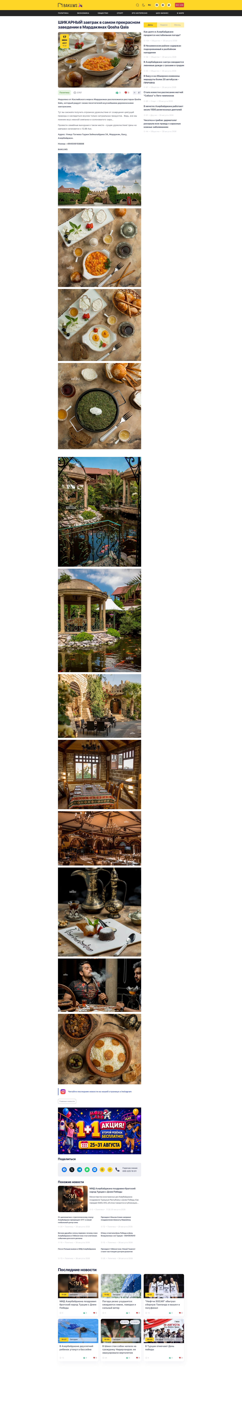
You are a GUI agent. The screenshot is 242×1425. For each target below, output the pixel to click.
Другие (153, 115)
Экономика (83, 13)
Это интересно (139, 13)
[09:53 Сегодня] (164, 1331)
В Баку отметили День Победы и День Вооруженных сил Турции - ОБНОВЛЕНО (118, 1234)
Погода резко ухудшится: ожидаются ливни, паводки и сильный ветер (119, 1304)
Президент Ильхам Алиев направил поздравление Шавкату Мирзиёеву (116, 1218)
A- (135, 93)
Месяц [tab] (177, 25)
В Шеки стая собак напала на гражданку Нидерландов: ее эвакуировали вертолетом (119, 1349)
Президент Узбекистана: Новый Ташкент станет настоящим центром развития (118, 1250)
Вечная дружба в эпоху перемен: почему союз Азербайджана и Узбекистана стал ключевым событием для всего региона (77, 1235)
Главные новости (67, 1101)
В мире (180, 13)
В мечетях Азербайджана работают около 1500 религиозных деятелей (163, 108)
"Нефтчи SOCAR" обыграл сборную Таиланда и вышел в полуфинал (162, 1304)
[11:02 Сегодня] (121, 1286)
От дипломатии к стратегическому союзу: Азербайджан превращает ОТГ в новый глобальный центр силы (76, 1219)
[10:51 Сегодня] (164, 1286)
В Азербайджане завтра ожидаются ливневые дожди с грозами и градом (164, 64)
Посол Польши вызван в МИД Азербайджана (77, 1249)
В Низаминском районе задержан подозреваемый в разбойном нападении (162, 49)
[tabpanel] (164, 81)
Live (181, 5)
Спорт (120, 13)
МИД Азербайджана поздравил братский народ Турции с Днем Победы (77, 1304)
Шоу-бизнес (162, 13)
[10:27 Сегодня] (78, 1331)
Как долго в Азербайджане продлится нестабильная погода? (162, 33)
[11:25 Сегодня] (78, 1286)
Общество (103, 13)
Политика (63, 13)
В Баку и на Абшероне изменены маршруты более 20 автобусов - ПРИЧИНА (162, 79)
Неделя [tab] (164, 25)
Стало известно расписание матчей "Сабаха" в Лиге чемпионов (163, 94)
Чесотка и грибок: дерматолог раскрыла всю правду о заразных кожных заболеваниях (162, 123)
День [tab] (150, 25)
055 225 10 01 (130, 1171)
